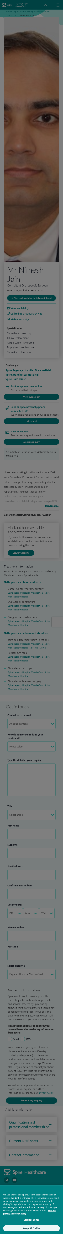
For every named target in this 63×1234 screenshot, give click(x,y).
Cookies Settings (31, 1219)
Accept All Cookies (31, 1228)
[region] (31, 1209)
